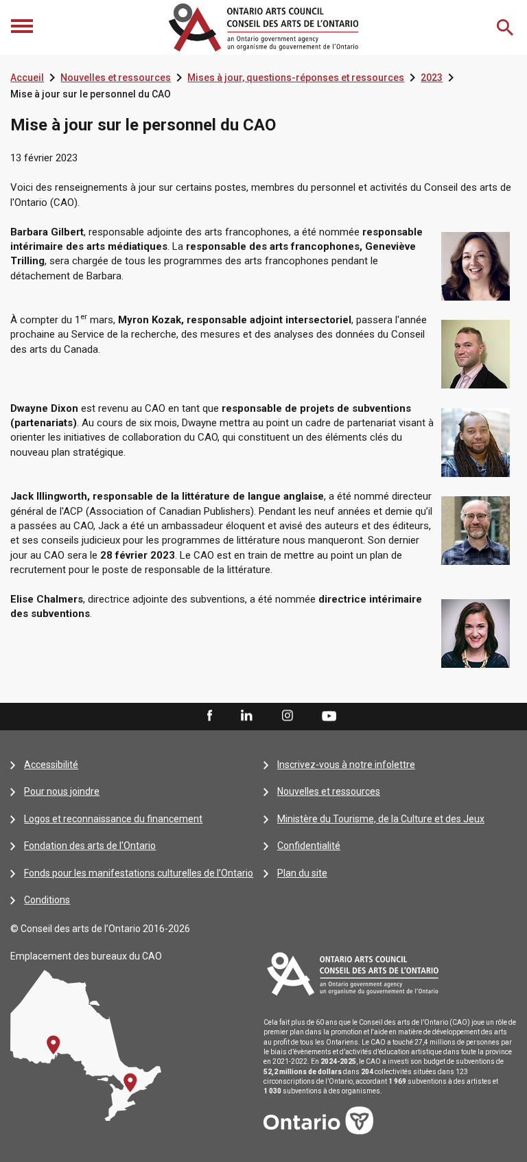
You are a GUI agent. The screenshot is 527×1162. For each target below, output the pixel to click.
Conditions (47, 899)
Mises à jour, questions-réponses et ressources (295, 77)
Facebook (208, 716)
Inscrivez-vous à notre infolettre (346, 764)
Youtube (329, 715)
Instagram (287, 716)
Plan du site (302, 873)
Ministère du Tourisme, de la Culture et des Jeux (380, 818)
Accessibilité (51, 764)
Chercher (506, 27)
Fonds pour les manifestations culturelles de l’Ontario (138, 873)
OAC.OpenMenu (23, 27)
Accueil (27, 77)
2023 (432, 77)
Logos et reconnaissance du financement (113, 818)
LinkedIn (246, 716)
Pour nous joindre (61, 791)
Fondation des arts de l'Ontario (90, 845)
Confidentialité (308, 845)
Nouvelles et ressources (115, 77)
